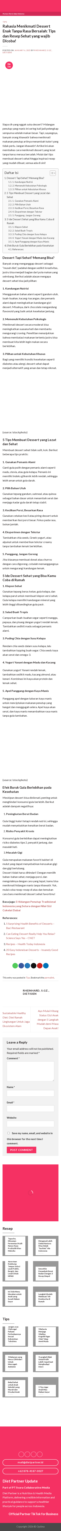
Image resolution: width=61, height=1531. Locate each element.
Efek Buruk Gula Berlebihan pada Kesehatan (30, 245)
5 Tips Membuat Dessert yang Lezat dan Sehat (28, 195)
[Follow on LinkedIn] (33, 1454)
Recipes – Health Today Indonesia (25, 944)
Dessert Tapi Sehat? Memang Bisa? (25, 178)
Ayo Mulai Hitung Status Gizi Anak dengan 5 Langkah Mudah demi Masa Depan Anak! (47, 1019)
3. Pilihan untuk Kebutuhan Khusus (29, 189)
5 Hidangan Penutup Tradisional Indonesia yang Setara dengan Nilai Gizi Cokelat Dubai (29, 906)
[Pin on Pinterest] (40, 966)
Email (10, 1102)
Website (11, 1117)
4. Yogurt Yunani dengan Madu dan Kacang (33, 238)
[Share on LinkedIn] (46, 966)
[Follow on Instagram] (27, 1454)
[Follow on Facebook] (21, 1454)
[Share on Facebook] (21, 966)
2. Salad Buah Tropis (22, 230)
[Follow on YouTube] (40, 1454)
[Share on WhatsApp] (15, 966)
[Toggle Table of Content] (51, 173)
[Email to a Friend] (33, 966)
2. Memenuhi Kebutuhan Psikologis (29, 185)
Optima (41, 1526)
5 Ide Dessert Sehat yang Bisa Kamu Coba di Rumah (30, 221)
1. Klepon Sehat (20, 227)
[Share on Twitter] (27, 966)
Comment (13, 1058)
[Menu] (56, 6)
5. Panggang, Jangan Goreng (26, 215)
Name (11, 1087)
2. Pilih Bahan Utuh (21, 204)
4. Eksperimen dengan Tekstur (27, 211)
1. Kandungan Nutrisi (22, 182)
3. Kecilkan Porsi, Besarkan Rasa (28, 208)
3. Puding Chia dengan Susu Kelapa (29, 234)
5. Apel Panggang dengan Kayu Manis (30, 241)
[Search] (50, 6)
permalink (49, 977)
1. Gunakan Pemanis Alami (25, 201)
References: (18, 249)
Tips (5, 22)
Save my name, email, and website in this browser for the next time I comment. (30, 1138)
